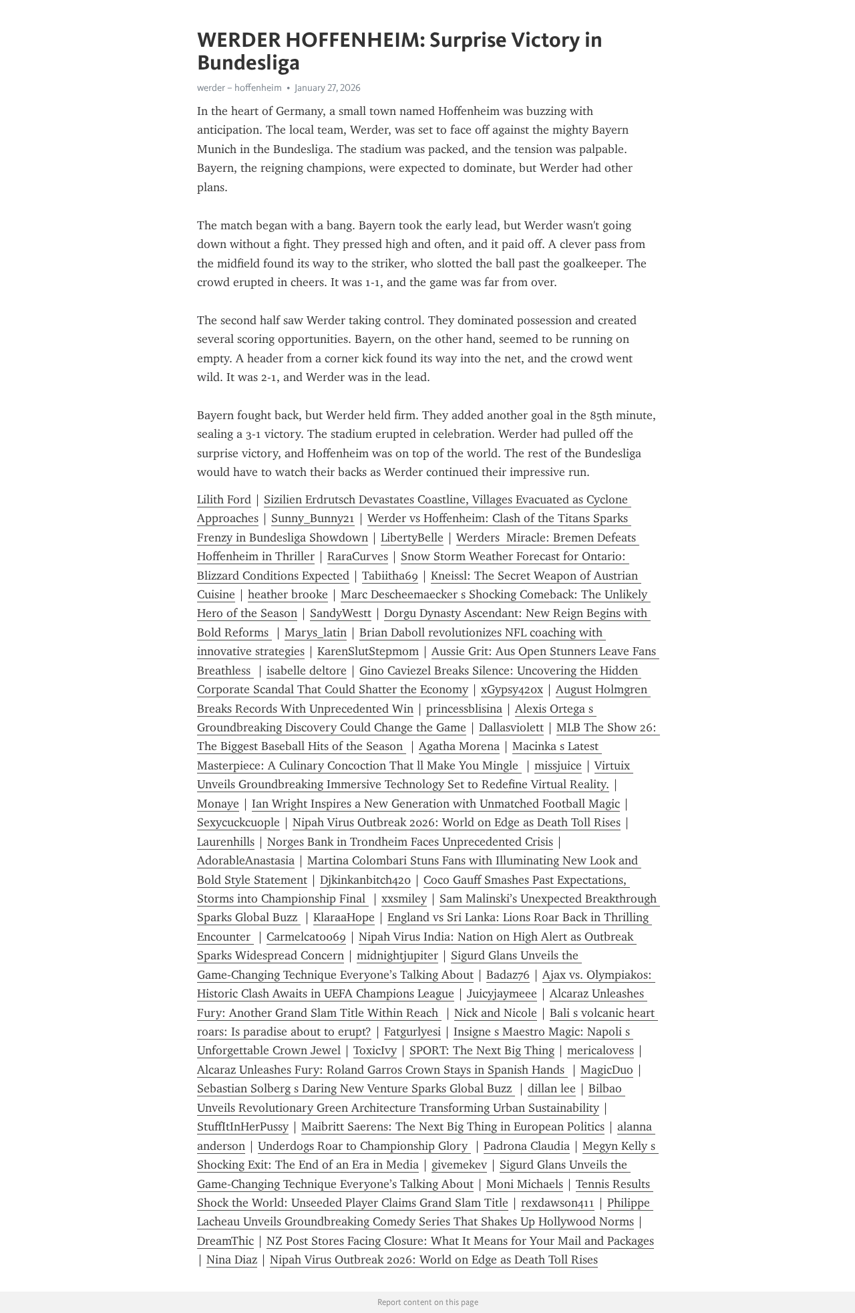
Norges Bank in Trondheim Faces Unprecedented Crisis (410, 841)
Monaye (218, 803)
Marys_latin (316, 632)
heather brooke (288, 594)
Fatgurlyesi (412, 1031)
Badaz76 (508, 974)
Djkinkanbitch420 (365, 879)
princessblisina (464, 708)
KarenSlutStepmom (368, 651)
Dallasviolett (511, 727)
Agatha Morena (459, 746)
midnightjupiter (397, 955)
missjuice (558, 765)
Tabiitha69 (390, 575)
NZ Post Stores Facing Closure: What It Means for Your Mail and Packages (460, 1240)
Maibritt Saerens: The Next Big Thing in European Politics (453, 1126)
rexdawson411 (557, 1202)
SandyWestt (340, 613)
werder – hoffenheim (239, 88)
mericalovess (600, 1050)
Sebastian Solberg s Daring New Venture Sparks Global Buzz (356, 1088)
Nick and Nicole (495, 1012)
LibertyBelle (412, 537)
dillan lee (552, 1088)
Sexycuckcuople (238, 822)
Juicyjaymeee (502, 993)
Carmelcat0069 (306, 936)
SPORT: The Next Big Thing (481, 1050)
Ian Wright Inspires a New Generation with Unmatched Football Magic (436, 803)
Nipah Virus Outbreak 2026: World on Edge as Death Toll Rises (457, 822)
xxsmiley (404, 898)
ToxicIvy (375, 1050)
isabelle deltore (307, 670)
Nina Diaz (231, 1259)
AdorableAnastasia (246, 860)
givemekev (459, 1164)
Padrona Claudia (527, 1146)
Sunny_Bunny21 (313, 518)
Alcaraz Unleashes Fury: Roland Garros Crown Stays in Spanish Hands (382, 1069)
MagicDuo (606, 1069)
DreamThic (225, 1240)
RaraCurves (357, 556)
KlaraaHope (344, 917)
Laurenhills (225, 841)
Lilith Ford (224, 499)
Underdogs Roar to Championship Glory (364, 1146)
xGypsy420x (512, 689)
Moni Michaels (524, 1184)
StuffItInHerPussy (243, 1126)
